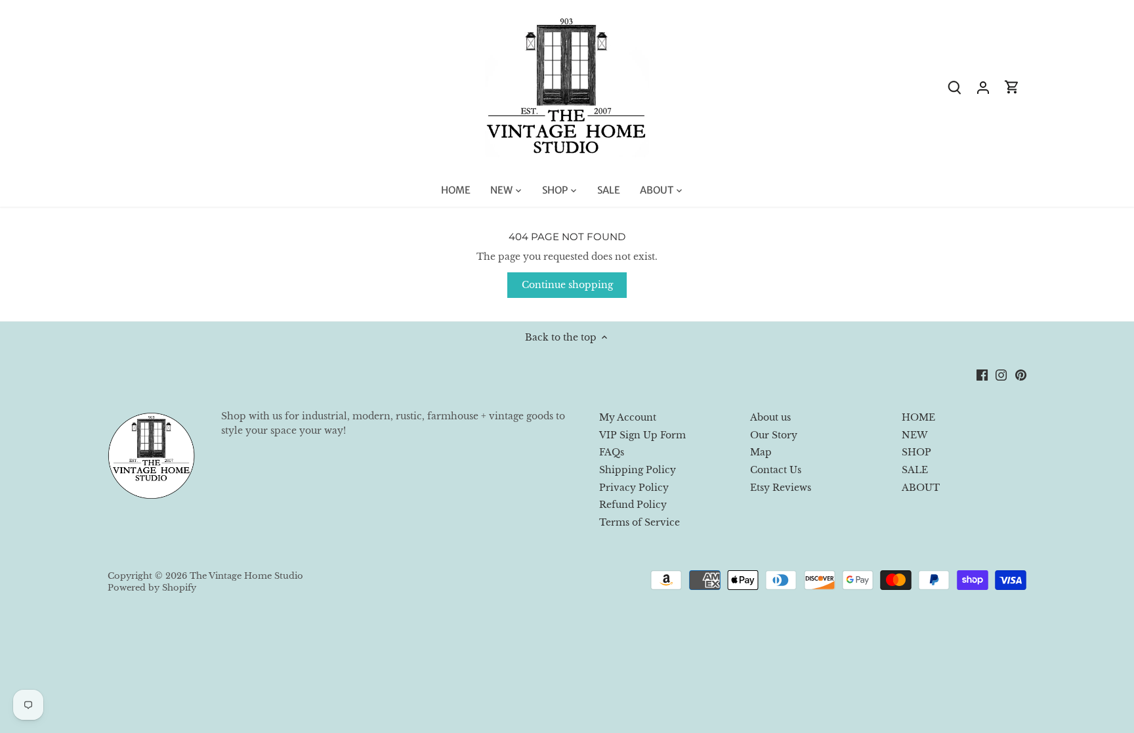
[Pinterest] (1020, 374)
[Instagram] (1001, 374)
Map (761, 452)
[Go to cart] (1012, 87)
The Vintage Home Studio (246, 576)
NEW (914, 435)
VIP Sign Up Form (642, 435)
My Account (627, 417)
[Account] (983, 87)
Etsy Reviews (780, 487)
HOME (918, 417)
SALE (915, 470)
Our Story (773, 435)
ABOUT (921, 487)
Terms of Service (639, 522)
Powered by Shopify (152, 588)
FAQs (611, 452)
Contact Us (775, 470)
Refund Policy (633, 505)
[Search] (954, 87)
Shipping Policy (637, 470)
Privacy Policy (634, 487)
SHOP (916, 452)
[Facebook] (982, 374)
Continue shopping (567, 285)
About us (770, 417)
